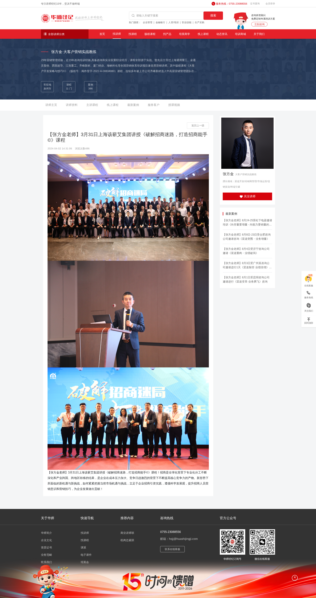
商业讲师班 (127, 532)
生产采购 (199, 22)
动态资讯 (221, 33)
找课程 (133, 33)
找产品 (167, 33)
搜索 (213, 15)
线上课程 (203, 33)
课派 (83, 547)
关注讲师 (249, 196)
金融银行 (160, 22)
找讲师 (117, 33)
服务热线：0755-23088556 (231, 3)
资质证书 (46, 547)
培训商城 (240, 33)
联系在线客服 (172, 549)
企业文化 (46, 540)
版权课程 (149, 33)
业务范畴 (46, 554)
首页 (102, 33)
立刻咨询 (259, 24)
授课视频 (174, 104)
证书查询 (255, 3)
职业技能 (186, 22)
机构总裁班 (127, 540)
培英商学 (184, 33)
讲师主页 (51, 104)
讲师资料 (72, 104)
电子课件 (86, 554)
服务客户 (153, 104)
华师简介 (46, 532)
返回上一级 (197, 125)
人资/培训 (173, 22)
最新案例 (133, 104)
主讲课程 (92, 104)
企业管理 (147, 22)
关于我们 (259, 33)
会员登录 (270, 3)
